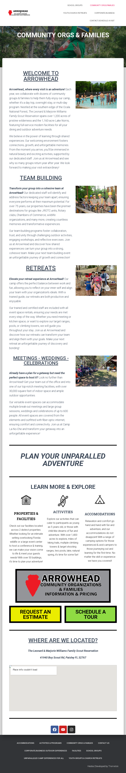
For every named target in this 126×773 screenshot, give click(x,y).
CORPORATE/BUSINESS (104, 13)
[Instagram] (71, 729)
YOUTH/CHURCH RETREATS (75, 13)
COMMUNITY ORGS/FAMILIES (102, 5)
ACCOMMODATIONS (25, 743)
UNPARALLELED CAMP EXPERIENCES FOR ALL (44, 758)
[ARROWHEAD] (19, 13)
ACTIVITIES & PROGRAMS (50, 743)
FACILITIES (76, 751)
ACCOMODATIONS (100, 514)
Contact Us (103, 743)
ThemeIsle (113, 766)
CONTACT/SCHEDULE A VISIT (102, 21)
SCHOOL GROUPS (74, 5)
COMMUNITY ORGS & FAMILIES (80, 743)
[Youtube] (63, 729)
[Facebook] (54, 729)
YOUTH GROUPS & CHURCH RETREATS (85, 758)
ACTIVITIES (63, 512)
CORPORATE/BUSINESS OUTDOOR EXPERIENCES (45, 751)
